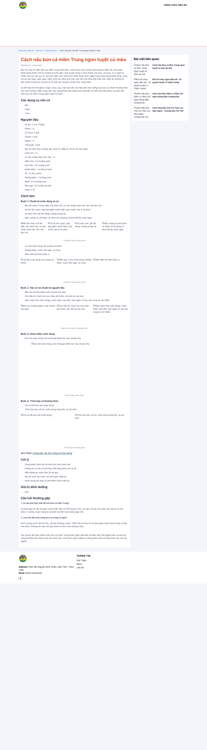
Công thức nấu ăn (26, 50)
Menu (79, 564)
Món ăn (39, 50)
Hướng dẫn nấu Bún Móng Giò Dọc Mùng (52, 453)
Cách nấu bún (51, 50)
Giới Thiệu (81, 560)
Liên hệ (80, 567)
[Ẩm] (20, 578)
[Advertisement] (103, 28)
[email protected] (33, 573)
